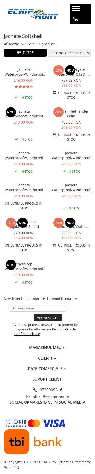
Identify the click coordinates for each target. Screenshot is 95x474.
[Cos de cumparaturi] (75, 29)
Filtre (27, 52)
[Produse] (76, 10)
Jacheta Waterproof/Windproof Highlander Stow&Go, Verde (24, 155)
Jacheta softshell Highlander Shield (23, 224)
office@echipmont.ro (50, 396)
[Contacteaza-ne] (75, 19)
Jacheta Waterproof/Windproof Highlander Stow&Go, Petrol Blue (24, 113)
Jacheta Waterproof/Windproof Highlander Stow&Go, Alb (24, 187)
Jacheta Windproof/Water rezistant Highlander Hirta (71, 224)
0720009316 (50, 389)
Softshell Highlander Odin (71, 113)
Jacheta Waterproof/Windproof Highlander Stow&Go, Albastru (24, 72)
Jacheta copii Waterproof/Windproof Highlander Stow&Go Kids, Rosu (24, 266)
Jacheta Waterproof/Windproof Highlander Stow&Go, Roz (71, 187)
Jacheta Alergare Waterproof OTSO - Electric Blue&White (71, 72)
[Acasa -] (33, 14)
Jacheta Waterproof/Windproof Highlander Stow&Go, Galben (71, 155)
